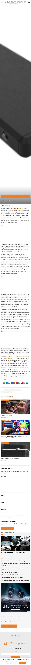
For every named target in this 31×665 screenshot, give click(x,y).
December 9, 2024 (5, 417)
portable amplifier (6, 392)
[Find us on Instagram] (12, 635)
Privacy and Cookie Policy (11, 663)
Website (3, 509)
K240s (2, 263)
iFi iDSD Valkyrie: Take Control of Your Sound (15, 580)
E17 (12, 251)
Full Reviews (7, 205)
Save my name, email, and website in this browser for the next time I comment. (16, 516)
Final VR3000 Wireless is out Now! (12, 577)
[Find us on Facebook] (19, 635)
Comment (4, 476)
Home (2, 205)
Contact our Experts (9, 626)
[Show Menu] (2, 2)
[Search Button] (29, 2)
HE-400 (15, 270)
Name (3, 495)
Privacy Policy (24, 524)
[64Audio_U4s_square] (15, 597)
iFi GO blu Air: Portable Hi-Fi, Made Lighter (14, 561)
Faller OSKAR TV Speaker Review (10, 458)
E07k (8, 251)
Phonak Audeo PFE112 (10, 358)
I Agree (22, 663)
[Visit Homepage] (15, 2)
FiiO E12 (20, 208)
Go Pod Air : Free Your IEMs (10, 572)
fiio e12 (7, 390)
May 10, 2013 (11, 200)
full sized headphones (21, 356)
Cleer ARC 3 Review (6, 415)
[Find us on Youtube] (15, 635)
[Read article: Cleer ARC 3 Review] (15, 407)
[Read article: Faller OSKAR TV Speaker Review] (15, 449)
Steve (3, 200)
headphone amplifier (15, 390)
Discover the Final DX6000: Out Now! (13, 575)
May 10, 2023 (4, 460)
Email (3, 502)
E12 (15, 210)
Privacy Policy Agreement (8, 521)
